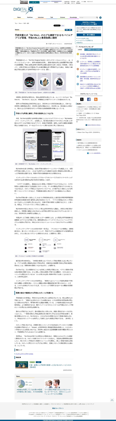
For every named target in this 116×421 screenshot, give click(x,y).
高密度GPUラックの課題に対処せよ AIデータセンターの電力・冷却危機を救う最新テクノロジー (88, 109)
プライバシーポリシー (56, 404)
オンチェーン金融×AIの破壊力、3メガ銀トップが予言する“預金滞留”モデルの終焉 (90, 71)
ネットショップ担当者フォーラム (57, 414)
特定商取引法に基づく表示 (70, 404)
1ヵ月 (98, 49)
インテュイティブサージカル (24, 354)
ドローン (73, 3)
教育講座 (78, 3)
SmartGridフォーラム (41, 414)
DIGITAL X (84, 414)
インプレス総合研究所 (71, 412)
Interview (41, 17)
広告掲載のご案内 (38, 404)
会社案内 (46, 404)
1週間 (89, 49)
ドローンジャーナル (38, 416)
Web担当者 (66, 1)
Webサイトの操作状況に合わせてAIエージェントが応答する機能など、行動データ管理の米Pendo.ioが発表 (90, 86)
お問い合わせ (82, 404)
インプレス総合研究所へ (95, 153)
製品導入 (56, 2)
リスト (62, 25)
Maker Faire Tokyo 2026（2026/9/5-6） (89, 132)
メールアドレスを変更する (85, 40)
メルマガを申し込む (83, 38)
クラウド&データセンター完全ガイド (38, 412)
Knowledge (73, 17)
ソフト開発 (83, 1)
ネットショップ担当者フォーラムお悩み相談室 (71, 416)
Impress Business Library (73, 414)
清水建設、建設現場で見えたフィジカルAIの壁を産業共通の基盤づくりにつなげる (90, 56)
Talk (51, 17)
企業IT (78, 1)
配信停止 (80, 42)
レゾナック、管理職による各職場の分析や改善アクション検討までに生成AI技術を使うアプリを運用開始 (90, 63)
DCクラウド (90, 1)
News (19, 17)
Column (62, 17)
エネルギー (45, 2)
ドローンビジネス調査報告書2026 (87, 150)
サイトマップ (90, 404)
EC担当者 (73, 1)
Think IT (51, 412)
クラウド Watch (83, 412)
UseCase (30, 17)
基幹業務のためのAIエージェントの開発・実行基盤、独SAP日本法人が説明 (90, 78)
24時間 (80, 49)
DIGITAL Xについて (26, 404)
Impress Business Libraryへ (94, 125)
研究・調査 (66, 3)
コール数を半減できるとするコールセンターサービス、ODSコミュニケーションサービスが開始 (57, 392)
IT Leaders (31, 414)
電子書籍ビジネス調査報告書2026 (87, 143)
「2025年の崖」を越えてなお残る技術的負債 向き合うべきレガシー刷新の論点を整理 (88, 119)
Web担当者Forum (59, 412)
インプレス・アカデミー (51, 416)
